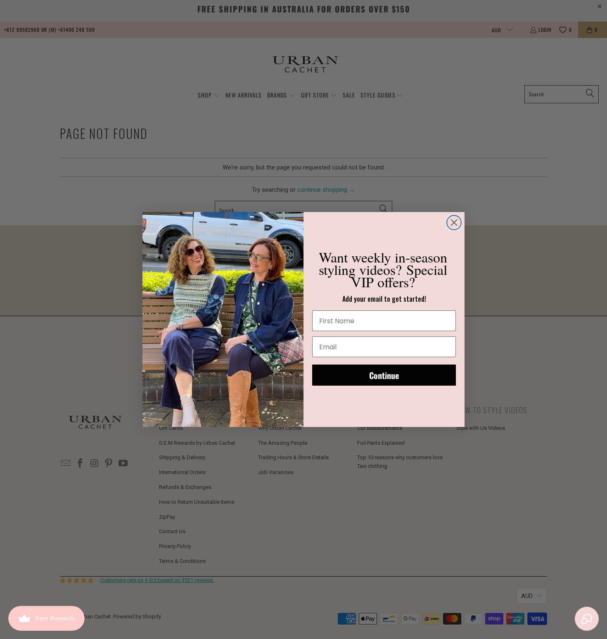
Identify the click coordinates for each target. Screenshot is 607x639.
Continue (384, 375)
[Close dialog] (454, 222)
